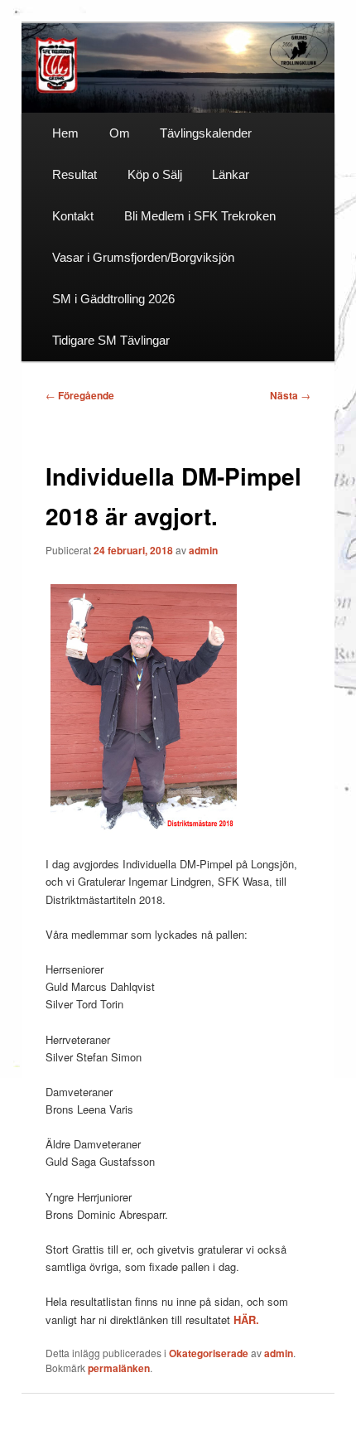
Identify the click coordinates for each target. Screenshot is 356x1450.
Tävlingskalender (206, 133)
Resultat (74, 174)
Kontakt (73, 216)
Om (119, 133)
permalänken (119, 1368)
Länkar (230, 174)
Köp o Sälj (154, 174)
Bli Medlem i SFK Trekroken (200, 216)
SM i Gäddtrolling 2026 (113, 299)
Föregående (80, 395)
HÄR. (246, 1319)
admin (203, 550)
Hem (65, 133)
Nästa (290, 395)
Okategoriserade (208, 1353)
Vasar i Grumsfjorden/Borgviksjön (143, 257)
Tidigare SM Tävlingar (111, 340)
